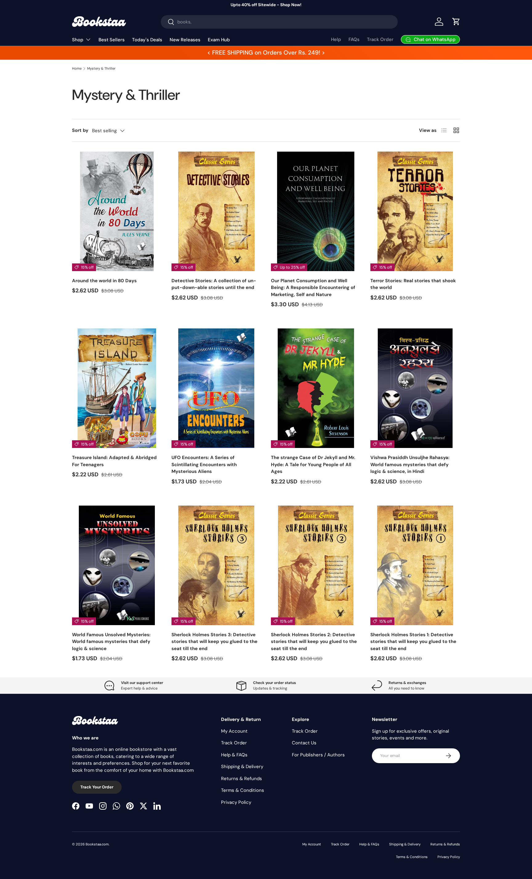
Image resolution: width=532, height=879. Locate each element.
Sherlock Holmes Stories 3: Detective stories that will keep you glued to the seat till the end (214, 642)
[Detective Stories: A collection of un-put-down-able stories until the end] (216, 211)
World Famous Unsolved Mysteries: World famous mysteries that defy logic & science (111, 642)
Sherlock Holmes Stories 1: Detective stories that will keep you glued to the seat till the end (413, 642)
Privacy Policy (236, 802)
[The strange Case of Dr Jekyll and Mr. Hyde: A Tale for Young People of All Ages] (316, 388)
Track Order (380, 39)
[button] (456, 21)
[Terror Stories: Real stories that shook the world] (415, 211)
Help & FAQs (234, 755)
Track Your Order (96, 787)
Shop (77, 40)
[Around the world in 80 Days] (117, 211)
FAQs (354, 39)
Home (77, 68)
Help (336, 39)
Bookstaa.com (97, 844)
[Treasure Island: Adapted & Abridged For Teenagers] (117, 388)
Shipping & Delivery (242, 766)
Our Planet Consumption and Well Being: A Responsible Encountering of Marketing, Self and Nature (313, 288)
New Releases (185, 40)
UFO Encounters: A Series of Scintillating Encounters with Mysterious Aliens (204, 464)
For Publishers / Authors (318, 755)
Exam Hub (219, 40)
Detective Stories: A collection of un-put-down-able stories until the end (213, 284)
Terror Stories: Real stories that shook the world (413, 284)
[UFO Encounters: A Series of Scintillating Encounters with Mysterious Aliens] (216, 388)
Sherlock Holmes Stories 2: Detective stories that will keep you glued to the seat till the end (314, 642)
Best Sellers (112, 40)
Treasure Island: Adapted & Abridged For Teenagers (114, 461)
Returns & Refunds (241, 778)
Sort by (80, 130)
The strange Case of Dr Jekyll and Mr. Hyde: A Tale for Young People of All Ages (313, 464)
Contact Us (304, 743)
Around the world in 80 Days (104, 281)
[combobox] (279, 22)
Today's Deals (147, 40)
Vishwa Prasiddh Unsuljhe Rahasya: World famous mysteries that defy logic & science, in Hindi (409, 464)
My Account (234, 731)
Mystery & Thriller (101, 68)
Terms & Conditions (242, 790)
